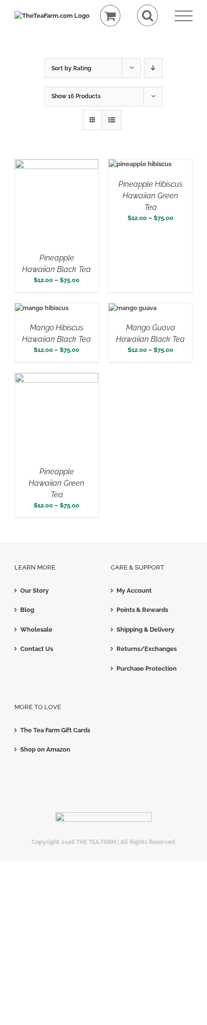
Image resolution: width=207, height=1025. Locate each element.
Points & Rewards (142, 609)
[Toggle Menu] (184, 16)
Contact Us (36, 648)
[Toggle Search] (147, 16)
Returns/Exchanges (146, 648)
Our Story (34, 590)
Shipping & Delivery (145, 629)
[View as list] (111, 120)
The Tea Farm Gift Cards (55, 730)
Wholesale (36, 629)
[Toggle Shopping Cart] (110, 16)
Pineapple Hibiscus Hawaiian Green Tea (150, 196)
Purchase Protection (146, 668)
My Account (134, 590)
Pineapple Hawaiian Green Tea (56, 483)
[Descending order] (153, 68)
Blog (27, 609)
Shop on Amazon (45, 749)
